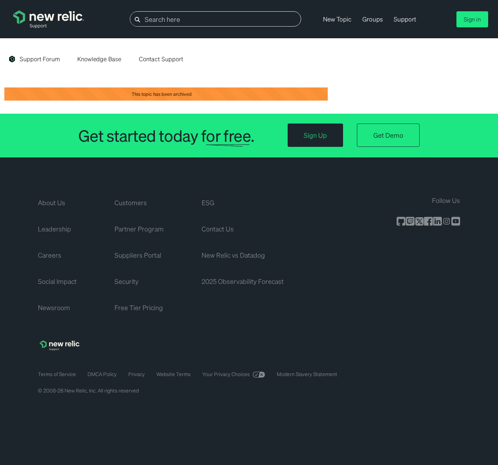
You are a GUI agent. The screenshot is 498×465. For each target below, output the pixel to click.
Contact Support (161, 59)
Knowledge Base (99, 59)
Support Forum (40, 59)
